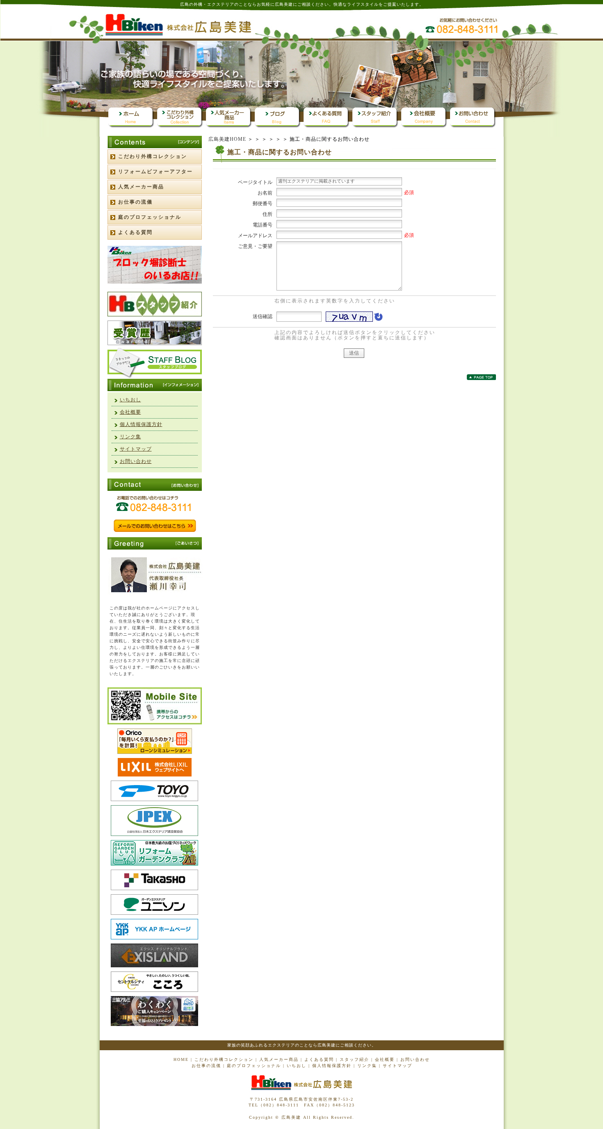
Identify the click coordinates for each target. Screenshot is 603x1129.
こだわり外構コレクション (152, 156)
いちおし (130, 400)
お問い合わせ (136, 461)
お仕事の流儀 (135, 202)
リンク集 (130, 437)
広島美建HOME (227, 139)
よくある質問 (135, 232)
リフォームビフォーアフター (155, 171)
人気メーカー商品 (141, 187)
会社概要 (130, 412)
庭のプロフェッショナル (149, 217)
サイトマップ (136, 449)
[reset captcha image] (378, 319)
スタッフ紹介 (354, 1059)
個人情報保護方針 (141, 424)
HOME (181, 1059)
